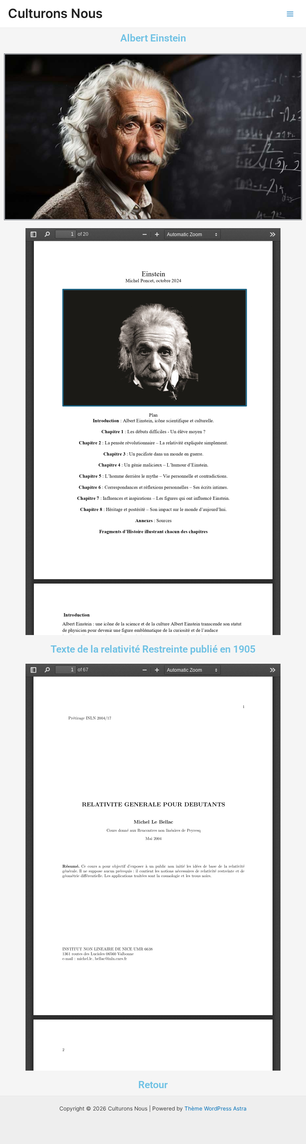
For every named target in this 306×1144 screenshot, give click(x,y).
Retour (153, 1085)
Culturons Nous (55, 13)
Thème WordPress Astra (215, 1108)
